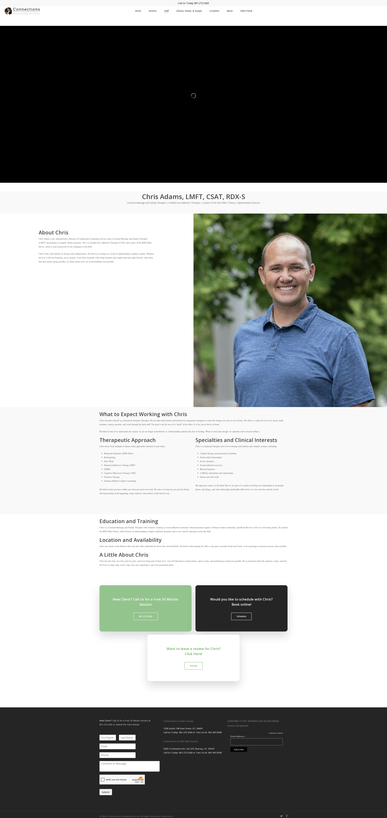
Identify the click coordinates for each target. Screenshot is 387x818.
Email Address (238, 736)
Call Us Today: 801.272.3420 (193, 3)
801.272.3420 (105, 724)
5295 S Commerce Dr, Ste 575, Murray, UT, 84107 (188, 748)
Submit (106, 792)
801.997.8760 (215, 732)
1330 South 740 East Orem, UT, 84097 (183, 728)
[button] (145, 616)
